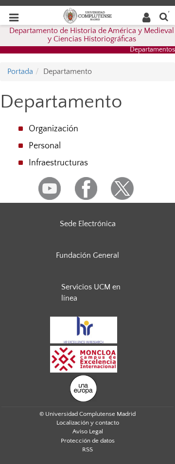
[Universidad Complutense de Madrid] (87, 15)
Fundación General (87, 255)
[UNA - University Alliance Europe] (83, 387)
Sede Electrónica (88, 223)
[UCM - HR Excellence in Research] (83, 329)
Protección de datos (88, 440)
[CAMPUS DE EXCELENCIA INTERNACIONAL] (83, 358)
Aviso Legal (87, 431)
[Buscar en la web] (163, 16)
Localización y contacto (87, 422)
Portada (20, 71)
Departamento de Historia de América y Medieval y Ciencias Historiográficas (91, 35)
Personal (45, 146)
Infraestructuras (58, 163)
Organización (53, 129)
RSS (87, 449)
